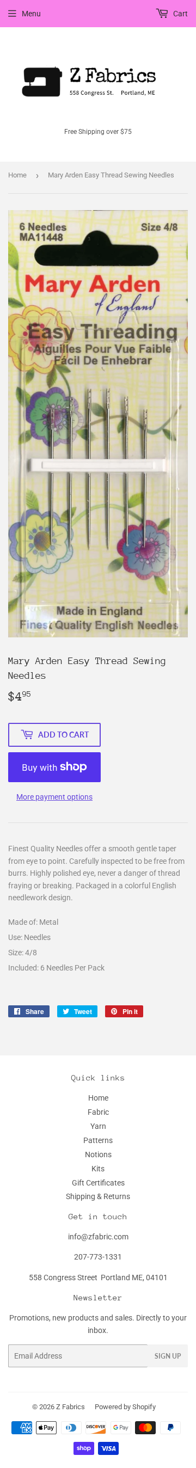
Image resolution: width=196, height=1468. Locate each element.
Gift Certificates (98, 1182)
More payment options (54, 797)
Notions (98, 1154)
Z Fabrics (70, 1407)
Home (17, 175)
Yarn (98, 1126)
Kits (98, 1168)
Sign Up (168, 1356)
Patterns (98, 1140)
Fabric (98, 1112)
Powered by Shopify (125, 1407)
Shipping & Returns (98, 1196)
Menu (31, 13)
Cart (179, 13)
